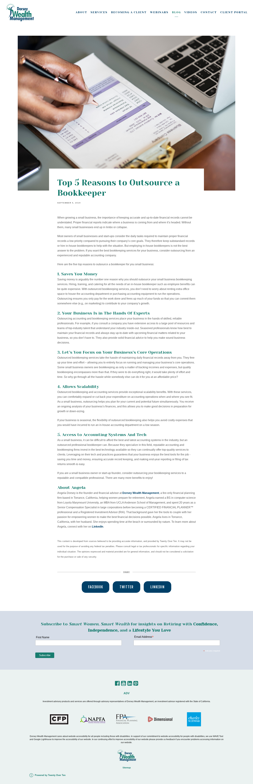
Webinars (159, 12)
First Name (42, 637)
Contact (209, 12)
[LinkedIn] (129, 684)
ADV (127, 693)
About (81, 12)
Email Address (144, 637)
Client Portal (233, 12)
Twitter (127, 587)
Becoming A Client (128, 12)
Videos (190, 12)
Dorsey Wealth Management (140, 492)
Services (99, 12)
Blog (176, 12)
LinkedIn (97, 526)
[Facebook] (117, 684)
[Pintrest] (135, 684)
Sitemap (127, 767)
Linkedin (157, 587)
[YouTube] (123, 684)
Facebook (95, 587)
